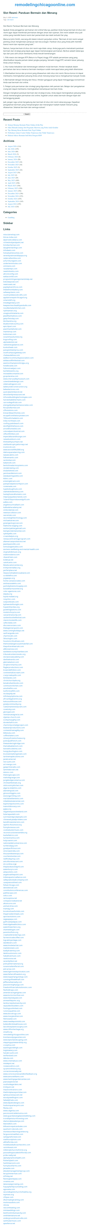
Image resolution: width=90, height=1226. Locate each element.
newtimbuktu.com (11, 271)
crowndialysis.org (10, 536)
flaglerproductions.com (13, 667)
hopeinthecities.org (11, 607)
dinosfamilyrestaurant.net (14, 394)
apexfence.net (9, 1223)
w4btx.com (7, 502)
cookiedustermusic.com (13, 830)
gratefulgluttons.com (12, 609)
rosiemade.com (9, 486)
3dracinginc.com (10, 638)
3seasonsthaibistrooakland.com (16, 573)
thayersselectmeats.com (13, 914)
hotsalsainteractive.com (13, 253)
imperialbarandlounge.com (14, 436)
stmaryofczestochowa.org (14, 738)
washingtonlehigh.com (12, 1047)
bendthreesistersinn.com (13, 822)
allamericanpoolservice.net (14, 541)
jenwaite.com (8, 1168)
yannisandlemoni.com (12, 473)
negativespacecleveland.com (15, 811)
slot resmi (10, 20)
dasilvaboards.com (11, 659)
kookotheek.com (10, 347)
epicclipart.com (9, 326)
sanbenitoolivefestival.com (14, 617)
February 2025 (13, 188)
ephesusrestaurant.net (12, 1095)
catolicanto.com (10, 562)
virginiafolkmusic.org (12, 552)
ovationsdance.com (11, 554)
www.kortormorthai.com (13, 995)
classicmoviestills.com (12, 620)
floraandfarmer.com (11, 407)
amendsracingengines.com (14, 992)
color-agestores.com (12, 591)
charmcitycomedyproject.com (15, 725)
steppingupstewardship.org (15, 1042)
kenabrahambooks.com (13, 683)
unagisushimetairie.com (13, 313)
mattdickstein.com (11, 948)
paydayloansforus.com (12, 287)
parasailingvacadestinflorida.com (17, 1152)
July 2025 (11, 175)
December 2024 (13, 193)
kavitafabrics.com (10, 835)
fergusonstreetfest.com (13, 1134)
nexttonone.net (9, 958)
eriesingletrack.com (11, 481)
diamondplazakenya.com (13, 1121)
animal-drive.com (10, 906)
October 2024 (12, 198)
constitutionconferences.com (15, 890)
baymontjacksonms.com (13, 804)
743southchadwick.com (13, 418)
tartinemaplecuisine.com (13, 756)
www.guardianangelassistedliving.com (19, 1116)
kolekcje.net (8, 560)
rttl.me (6, 1205)
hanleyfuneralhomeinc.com (14, 494)
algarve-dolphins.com (12, 788)
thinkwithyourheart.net (13, 442)
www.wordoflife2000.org (13, 449)
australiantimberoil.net (12, 392)
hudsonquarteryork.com (13, 1105)
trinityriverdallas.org (11, 567)
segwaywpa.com (10, 919)
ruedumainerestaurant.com (14, 706)
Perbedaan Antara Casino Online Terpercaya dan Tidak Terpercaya (31, 133)
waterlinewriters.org (11, 927)
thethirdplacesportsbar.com (14, 1092)
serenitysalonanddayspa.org (15, 255)
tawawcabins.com (10, 455)
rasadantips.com (10, 268)
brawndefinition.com (12, 670)
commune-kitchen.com (12, 685)
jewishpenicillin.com (11, 544)
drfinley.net (8, 1176)
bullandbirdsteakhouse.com (15, 1024)
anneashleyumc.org (11, 1000)
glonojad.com (9, 712)
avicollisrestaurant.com (13, 861)
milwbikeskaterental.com (13, 801)
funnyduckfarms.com (12, 1165)
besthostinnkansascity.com (14, 1213)
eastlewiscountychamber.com (15, 651)
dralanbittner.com (10, 470)
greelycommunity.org (12, 704)
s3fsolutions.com (10, 410)
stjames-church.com (11, 717)
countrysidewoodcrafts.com (15, 295)
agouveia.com (9, 1189)
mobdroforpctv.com (11, 612)
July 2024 (11, 206)
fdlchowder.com (10, 1019)
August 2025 (12, 172)
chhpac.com (8, 1197)
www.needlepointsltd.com (14, 1021)
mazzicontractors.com (12, 1089)
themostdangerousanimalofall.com (18, 644)
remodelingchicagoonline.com (45, 4)
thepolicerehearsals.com (13, 646)
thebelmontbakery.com (13, 289)
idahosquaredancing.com (14, 452)
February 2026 (13, 157)
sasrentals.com (9, 515)
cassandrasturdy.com (12, 615)
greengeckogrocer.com (13, 523)
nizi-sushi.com (9, 762)
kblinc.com (7, 478)
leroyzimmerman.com (12, 1173)
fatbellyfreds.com (10, 1100)
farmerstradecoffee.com (13, 937)
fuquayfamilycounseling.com (15, 1186)
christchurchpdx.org (11, 680)
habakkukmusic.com (12, 956)
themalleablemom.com (12, 746)
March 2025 (12, 185)
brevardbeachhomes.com (14, 413)
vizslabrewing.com (11, 468)
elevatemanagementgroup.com (16, 1171)
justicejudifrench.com (12, 741)
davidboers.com (10, 943)
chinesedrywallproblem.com (15, 819)
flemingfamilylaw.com (12, 1179)
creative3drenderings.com (14, 935)
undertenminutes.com (12, 263)
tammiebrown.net (10, 769)
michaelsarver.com (11, 520)
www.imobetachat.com (12, 945)
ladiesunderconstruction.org (15, 386)
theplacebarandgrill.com (13, 866)
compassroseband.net (12, 901)
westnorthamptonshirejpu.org (16, 363)
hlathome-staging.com (12, 525)
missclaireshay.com (11, 234)
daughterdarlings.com (12, 247)
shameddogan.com (11, 929)
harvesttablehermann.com (14, 400)
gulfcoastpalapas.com (12, 922)
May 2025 (11, 180)
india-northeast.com (11, 421)
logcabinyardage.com (12, 940)
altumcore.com (9, 903)
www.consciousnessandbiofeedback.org (20, 1074)
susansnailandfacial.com (13, 966)
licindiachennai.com (11, 245)
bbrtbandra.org (9, 321)
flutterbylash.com (10, 1160)
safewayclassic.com (11, 292)
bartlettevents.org (10, 371)
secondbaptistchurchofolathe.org (17, 1192)
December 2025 (13, 162)
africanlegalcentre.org (12, 699)
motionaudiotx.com (11, 1202)
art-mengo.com (9, 764)
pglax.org (7, 809)
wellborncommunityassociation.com (18, 358)
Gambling (11, 217)
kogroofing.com (10, 339)
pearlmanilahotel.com (12, 329)
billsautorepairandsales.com (15, 1126)
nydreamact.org (10, 310)
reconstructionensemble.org (15, 832)
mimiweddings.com (11, 1210)
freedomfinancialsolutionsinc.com (17, 987)
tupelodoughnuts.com (12, 489)
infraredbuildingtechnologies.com (17, 397)
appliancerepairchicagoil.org (15, 297)
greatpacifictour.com (12, 848)
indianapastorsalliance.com (14, 877)
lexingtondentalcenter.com (14, 531)
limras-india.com (10, 237)
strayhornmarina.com (12, 664)
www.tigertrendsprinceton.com (16, 971)
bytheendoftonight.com (13, 604)
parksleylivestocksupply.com (15, 586)
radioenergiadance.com (13, 344)
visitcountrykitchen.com (13, 785)
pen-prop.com (9, 969)
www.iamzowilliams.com (13, 1076)
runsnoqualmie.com (11, 1011)
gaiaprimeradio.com (11, 767)
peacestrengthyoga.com (13, 984)
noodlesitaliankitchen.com (14, 308)
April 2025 (11, 183)
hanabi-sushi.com (10, 1053)
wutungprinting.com (12, 796)
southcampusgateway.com (14, 352)
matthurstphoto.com (12, 1139)
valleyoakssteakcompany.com (15, 880)
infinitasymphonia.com (12, 696)
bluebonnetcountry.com (13, 324)
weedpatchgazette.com (13, 476)
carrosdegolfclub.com (12, 402)
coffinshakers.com (11, 735)
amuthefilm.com (10, 688)
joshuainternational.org (13, 964)
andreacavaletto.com (12, 583)
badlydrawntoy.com (11, 950)
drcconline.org (9, 864)
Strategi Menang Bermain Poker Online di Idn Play (25, 125)
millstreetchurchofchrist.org (15, 1150)
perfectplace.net (10, 570)
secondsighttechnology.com (15, 518)
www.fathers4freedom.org (14, 974)
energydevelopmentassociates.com (18, 405)
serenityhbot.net (10, 961)
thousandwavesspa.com (13, 853)
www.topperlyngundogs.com (15, 977)
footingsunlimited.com (12, 1008)
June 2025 (11, 178)
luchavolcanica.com (11, 838)
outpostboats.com (11, 602)
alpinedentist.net (10, 342)
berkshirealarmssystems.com (15, 465)
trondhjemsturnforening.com (15, 1118)
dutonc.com (8, 772)
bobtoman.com (9, 334)
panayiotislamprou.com (13, 350)
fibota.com (7, 1108)
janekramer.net (9, 759)
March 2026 (12, 154)
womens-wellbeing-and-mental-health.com (21, 549)
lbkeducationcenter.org (13, 565)
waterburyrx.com (10, 869)
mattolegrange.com (11, 777)
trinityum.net (8, 1087)
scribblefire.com (10, 575)
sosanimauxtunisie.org (12, 337)
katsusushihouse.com (12, 701)
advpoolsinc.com (10, 872)
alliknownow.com (10, 649)
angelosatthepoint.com (13, 874)
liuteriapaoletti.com (11, 814)
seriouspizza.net (10, 898)
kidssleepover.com (11, 282)
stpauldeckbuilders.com (13, 1005)
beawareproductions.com (14, 727)
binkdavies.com (9, 678)
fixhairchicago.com (11, 885)
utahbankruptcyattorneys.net (15, 444)
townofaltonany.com (12, 806)
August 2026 (12, 146)
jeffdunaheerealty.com (12, 982)
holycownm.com (10, 840)
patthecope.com (10, 893)
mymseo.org (8, 1194)
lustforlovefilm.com (11, 691)
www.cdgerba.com (11, 1110)
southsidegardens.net (12, 1084)
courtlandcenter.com (12, 856)
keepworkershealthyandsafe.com (17, 305)
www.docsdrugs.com (12, 1013)
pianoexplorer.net (10, 1082)
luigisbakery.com (10, 1050)
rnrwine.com (8, 1181)
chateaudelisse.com (11, 355)
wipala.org (7, 594)
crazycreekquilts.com (12, 675)
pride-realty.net (9, 1155)
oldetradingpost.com (12, 384)
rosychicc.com (9, 599)
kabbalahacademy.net (12, 507)
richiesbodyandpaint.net (13, 242)
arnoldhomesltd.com (12, 428)
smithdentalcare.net (11, 1215)
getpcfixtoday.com (11, 318)
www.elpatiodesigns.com (13, 1103)
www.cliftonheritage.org (13, 1029)
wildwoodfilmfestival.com (14, 360)
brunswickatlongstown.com (15, 754)
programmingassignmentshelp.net (17, 279)
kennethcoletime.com (12, 748)
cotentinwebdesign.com (13, 381)
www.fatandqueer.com (12, 998)
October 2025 (12, 167)
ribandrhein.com (10, 557)
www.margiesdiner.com (13, 1016)
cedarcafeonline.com (12, 258)
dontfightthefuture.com (13, 426)
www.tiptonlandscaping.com (15, 1040)
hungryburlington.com (12, 751)
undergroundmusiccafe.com (15, 1218)
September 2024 (13, 201)
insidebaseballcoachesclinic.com (16, 1144)
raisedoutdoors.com (11, 439)
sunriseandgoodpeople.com (15, 817)
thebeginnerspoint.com (13, 628)
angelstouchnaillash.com (13, 504)
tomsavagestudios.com (13, 546)
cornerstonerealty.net (12, 1071)
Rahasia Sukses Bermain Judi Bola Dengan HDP (25, 135)
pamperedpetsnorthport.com (15, 484)
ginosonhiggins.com (11, 793)
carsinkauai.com (10, 1147)
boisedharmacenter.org (13, 588)
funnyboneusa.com (11, 827)
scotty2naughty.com (11, 720)
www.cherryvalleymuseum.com (16, 379)
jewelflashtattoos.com (12, 316)
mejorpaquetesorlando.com (15, 497)
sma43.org (7, 1032)
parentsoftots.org (10, 932)
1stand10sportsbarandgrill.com (16, 499)
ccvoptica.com (9, 1045)
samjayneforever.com (12, 1137)
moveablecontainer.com (13, 373)
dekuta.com (8, 1058)
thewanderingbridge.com (14, 743)
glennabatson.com (11, 662)
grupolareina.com (10, 376)
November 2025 (13, 164)
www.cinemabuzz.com (12, 1061)
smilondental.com (10, 510)
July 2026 (11, 149)
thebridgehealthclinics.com (14, 924)
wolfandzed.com (10, 1055)
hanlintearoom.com (11, 1163)
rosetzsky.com (9, 709)
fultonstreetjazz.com (12, 368)
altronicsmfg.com (10, 274)
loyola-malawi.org (10, 596)
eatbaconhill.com (10, 276)
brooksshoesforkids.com (13, 911)
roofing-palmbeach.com (13, 423)
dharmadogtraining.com (13, 1200)
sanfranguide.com (11, 633)
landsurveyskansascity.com (14, 1003)
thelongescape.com (11, 775)
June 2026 (11, 151)
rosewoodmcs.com (11, 1066)
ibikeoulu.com (9, 733)
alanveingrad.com (10, 790)
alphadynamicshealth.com (14, 1158)
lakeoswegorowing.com (13, 1184)
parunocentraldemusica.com (15, 1113)
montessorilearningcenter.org (15, 1131)
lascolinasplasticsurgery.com (15, 1026)
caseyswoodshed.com (12, 882)
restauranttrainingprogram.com (16, 539)
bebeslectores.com (11, 389)
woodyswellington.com (13, 1097)
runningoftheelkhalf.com (13, 979)
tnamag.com (8, 908)
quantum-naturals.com (12, 1129)
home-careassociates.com (14, 581)
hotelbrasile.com (10, 365)
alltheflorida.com (10, 1142)
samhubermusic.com (12, 1221)
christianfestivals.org (12, 783)
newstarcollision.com (12, 512)
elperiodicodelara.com (12, 240)
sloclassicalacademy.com (13, 657)
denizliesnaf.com (10, 887)
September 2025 (13, 170)
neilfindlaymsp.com (11, 859)
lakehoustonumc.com (12, 953)
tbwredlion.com (9, 1124)
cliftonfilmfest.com (11, 434)
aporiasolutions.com (11, 916)
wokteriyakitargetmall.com (14, 528)
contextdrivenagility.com (13, 730)
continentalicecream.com (13, 672)
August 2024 (12, 204)
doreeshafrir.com (10, 722)
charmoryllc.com (10, 636)
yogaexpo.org (9, 578)
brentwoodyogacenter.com (14, 1037)
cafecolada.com (9, 623)
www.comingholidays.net (13, 630)
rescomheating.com (11, 1207)
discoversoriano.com (12, 625)
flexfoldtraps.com (10, 990)
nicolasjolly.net (9, 693)
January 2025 (12, 191)
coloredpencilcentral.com (13, 431)
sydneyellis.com (9, 533)
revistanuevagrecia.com (13, 714)
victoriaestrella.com (11, 851)
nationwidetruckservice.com (15, 843)
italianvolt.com (9, 463)
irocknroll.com (9, 447)
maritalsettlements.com (13, 798)
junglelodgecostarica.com (14, 780)
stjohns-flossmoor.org (12, 824)
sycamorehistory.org (12, 1068)
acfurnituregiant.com (12, 261)
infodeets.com (9, 250)
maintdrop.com (9, 331)
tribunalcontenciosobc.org (14, 654)
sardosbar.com (9, 460)
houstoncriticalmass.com (13, 641)
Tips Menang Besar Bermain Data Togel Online (24, 130)
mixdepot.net (8, 1063)
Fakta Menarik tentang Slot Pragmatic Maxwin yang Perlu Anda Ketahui (33, 127)
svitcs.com (7, 895)
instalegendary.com (11, 303)
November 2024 (13, 196)
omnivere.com (9, 266)
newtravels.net (9, 284)
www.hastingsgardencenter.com (16, 1079)
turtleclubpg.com (10, 845)
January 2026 (12, 159)
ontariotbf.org (9, 300)
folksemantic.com (10, 457)
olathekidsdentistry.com (13, 491)
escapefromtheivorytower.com (16, 415)
